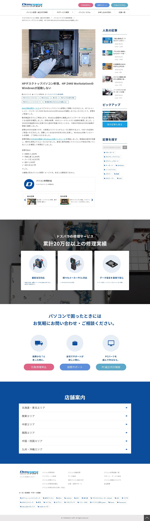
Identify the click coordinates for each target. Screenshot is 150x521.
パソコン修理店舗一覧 (111, 472)
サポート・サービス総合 (112, 476)
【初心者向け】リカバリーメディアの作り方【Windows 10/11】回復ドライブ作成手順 (119, 39)
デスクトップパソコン (31, 98)
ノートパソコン (111, 170)
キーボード (109, 165)
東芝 (39, 502)
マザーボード (110, 152)
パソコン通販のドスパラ (112, 480)
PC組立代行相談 (111, 367)
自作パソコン (49, 498)
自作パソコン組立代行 (76, 480)
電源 (117, 174)
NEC (77, 498)
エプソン (59, 502)
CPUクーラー (110, 178)
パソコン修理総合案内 (50, 484)
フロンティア (70, 502)
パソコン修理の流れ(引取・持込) (53, 487)
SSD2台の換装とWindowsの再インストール (48, 139)
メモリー (108, 174)
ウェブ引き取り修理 (68, 98)
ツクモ (126, 498)
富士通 (86, 498)
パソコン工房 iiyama (99, 502)
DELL (60, 498)
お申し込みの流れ (104, 12)
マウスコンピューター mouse (102, 498)
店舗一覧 (122, 12)
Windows (46, 98)
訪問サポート (102, 5)
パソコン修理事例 (48, 472)
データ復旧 (72, 476)
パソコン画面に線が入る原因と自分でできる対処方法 (119, 78)
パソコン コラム (85, 12)
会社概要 (107, 484)
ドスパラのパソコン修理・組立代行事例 (36, 18)
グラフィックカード (112, 161)
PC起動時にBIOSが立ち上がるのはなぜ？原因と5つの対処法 (119, 65)
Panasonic (122, 502)
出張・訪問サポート (75, 484)
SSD (56, 98)
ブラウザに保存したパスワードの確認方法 (119, 52)
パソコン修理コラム (49, 480)
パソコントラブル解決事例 (63, 18)
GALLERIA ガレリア (28, 507)
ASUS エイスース (27, 502)
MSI (118, 498)
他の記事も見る (114, 124)
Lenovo (69, 498)
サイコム (48, 502)
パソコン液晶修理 (74, 472)
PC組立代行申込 (120, 5)
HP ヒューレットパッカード (33, 102)
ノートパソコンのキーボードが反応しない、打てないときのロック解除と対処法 (119, 91)
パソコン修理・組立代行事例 (37, 12)
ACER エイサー (44, 507)
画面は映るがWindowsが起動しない (57, 102)
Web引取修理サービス (31, 108)
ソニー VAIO (83, 502)
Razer (112, 502)
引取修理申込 (86, 5)
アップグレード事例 (49, 476)
